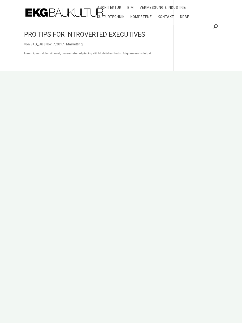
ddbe (184, 17)
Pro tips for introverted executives (84, 34)
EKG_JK (36, 44)
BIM (130, 7)
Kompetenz (141, 17)
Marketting (74, 44)
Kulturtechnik (111, 17)
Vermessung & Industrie (163, 7)
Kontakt (166, 17)
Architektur (109, 7)
